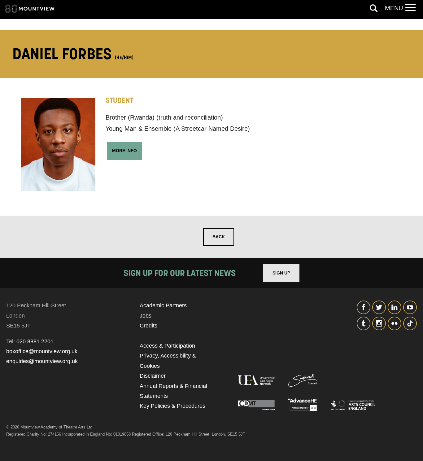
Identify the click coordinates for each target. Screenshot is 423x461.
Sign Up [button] (281, 272)
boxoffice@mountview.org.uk (41, 351)
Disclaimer (153, 376)
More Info (124, 150)
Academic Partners (163, 305)
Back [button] (218, 236)
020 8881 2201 (35, 341)
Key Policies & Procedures (172, 406)
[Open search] (373, 8)
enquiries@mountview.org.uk (42, 361)
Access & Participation (167, 346)
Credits (148, 326)
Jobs (145, 316)
